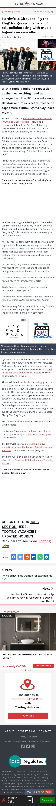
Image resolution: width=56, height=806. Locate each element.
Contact (45, 731)
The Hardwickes (20, 255)
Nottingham (45, 434)
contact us (7, 792)
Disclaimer (32, 737)
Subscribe (47, 800)
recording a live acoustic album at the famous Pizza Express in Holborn (27, 447)
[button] (25, 670)
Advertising (26, 731)
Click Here (28, 716)
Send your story (42, 11)
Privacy (22, 737)
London (30, 434)
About (9, 731)
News (17, 11)
